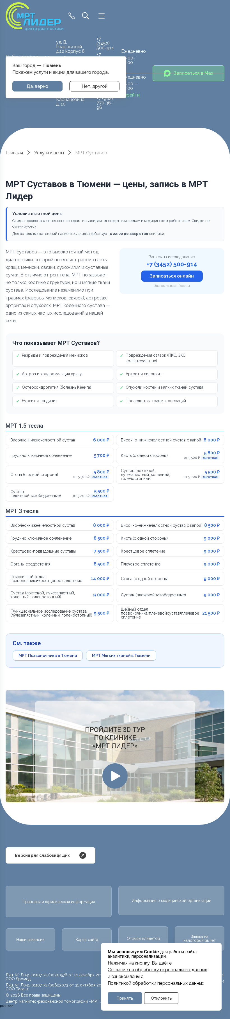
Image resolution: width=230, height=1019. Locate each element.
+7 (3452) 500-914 (105, 43)
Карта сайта (87, 939)
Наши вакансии (30, 939)
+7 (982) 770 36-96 (104, 103)
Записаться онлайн (172, 276)
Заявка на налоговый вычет (199, 938)
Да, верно (37, 86)
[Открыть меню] (101, 16)
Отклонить (161, 998)
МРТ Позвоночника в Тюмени (48, 655)
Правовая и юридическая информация (58, 901)
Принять (125, 998)
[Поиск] (85, 16)
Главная (14, 152)
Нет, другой (94, 86)
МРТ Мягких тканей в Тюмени (121, 655)
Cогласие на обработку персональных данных (157, 970)
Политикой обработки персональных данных (156, 983)
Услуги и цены (49, 152)
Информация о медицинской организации (171, 900)
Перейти (130, 95)
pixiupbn (6, 1006)
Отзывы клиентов (143, 938)
